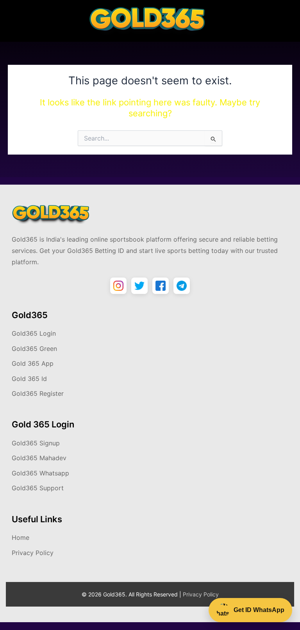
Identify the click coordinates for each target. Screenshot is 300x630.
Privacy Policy (33, 553)
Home (20, 537)
